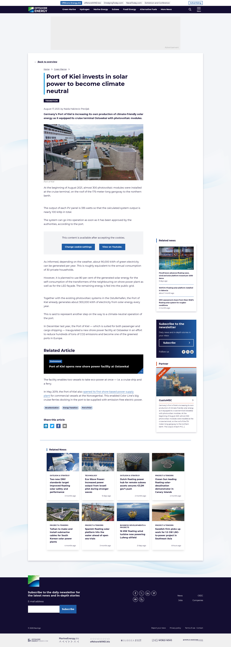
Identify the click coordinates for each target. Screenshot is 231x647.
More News (166, 9)
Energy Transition (70, 408)
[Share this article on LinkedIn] (46, 426)
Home (46, 69)
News (180, 595)
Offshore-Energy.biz (71, 3)
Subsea (115, 9)
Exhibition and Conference (157, 3)
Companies (197, 600)
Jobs (180, 600)
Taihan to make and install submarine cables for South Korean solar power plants (61, 535)
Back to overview (47, 62)
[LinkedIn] (192, 352)
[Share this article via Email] (65, 426)
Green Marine (69, 9)
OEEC (200, 595)
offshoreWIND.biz (92, 3)
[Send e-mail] (135, 599)
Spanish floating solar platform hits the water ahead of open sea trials (97, 534)
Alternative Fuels (148, 9)
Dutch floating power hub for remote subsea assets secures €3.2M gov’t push (133, 484)
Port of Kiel (87, 408)
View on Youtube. (112, 247)
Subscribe (169, 342)
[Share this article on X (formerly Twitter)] (52, 426)
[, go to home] (37, 9)
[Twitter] (188, 352)
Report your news (158, 628)
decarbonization (52, 408)
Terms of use (190, 628)
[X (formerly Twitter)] (141, 593)
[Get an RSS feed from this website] (141, 599)
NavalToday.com (134, 3)
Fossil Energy (129, 9)
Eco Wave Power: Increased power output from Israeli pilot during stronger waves (97, 485)
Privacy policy (175, 628)
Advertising (195, 3)
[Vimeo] (153, 593)
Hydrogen (85, 9)
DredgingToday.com (113, 3)
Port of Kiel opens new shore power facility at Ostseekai (89, 366)
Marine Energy (101, 9)
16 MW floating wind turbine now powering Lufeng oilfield (132, 534)
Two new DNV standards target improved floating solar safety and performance (60, 485)
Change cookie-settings (78, 247)
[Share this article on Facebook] (58, 426)
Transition (51, 100)
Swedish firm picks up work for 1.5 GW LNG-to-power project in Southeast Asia (167, 534)
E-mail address (36, 601)
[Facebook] (183, 352)
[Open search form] (190, 9)
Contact (200, 628)
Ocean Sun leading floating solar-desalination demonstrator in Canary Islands (165, 485)
